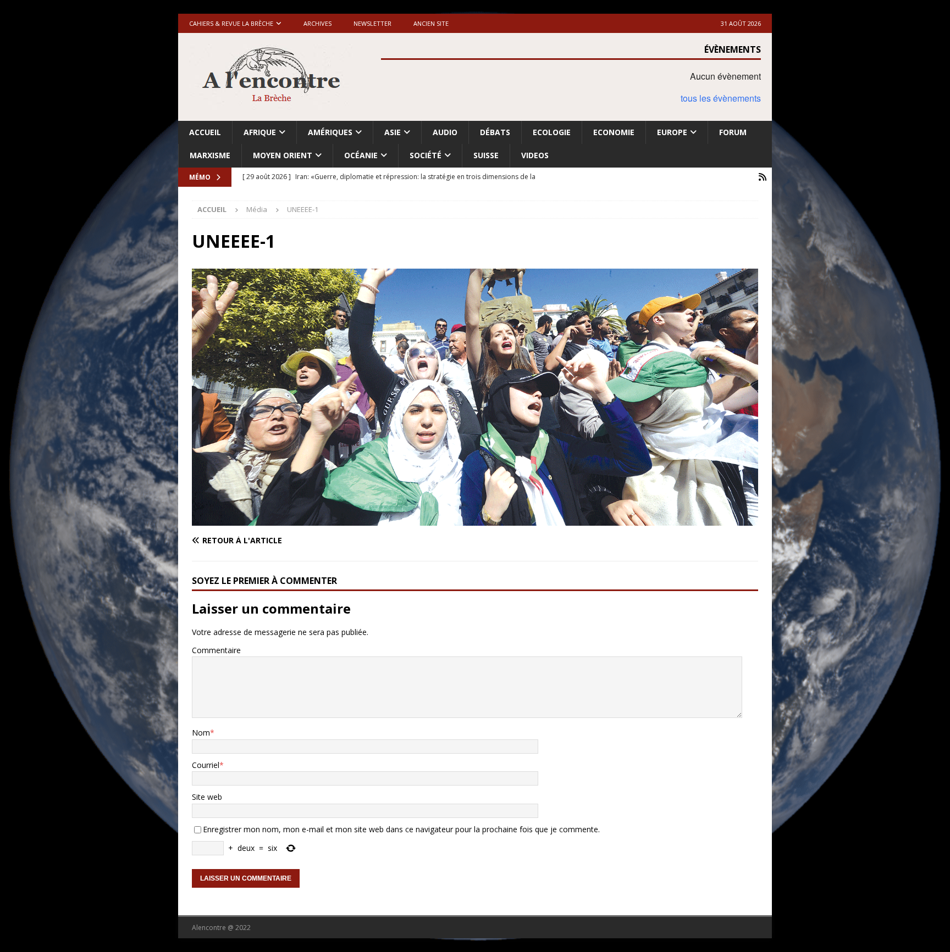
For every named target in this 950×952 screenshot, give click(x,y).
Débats (495, 132)
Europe (672, 132)
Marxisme (210, 155)
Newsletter (372, 23)
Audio (445, 132)
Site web (207, 797)
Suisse (486, 155)
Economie (613, 132)
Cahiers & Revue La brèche (231, 23)
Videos (535, 155)
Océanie (361, 155)
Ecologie (552, 132)
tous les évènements (721, 98)
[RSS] (762, 177)
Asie (392, 132)
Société (425, 155)
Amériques (330, 132)
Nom (201, 732)
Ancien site (431, 23)
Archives (317, 23)
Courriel (205, 765)
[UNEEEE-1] (475, 519)
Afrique (260, 132)
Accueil (205, 132)
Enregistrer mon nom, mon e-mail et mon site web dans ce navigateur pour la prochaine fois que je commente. (401, 829)
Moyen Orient (282, 155)
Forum (733, 132)
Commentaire (216, 650)
